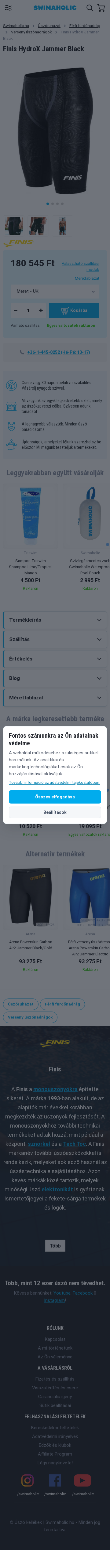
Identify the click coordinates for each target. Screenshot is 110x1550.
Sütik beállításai (55, 1405)
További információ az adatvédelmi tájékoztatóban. (54, 782)
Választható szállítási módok (80, 266)
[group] (30, 539)
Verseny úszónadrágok (31, 32)
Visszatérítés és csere (55, 1388)
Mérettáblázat (87, 278)
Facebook (83, 1293)
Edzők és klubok (55, 1445)
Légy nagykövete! (55, 1463)
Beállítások (55, 812)
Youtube (62, 1293)
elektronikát (57, 1189)
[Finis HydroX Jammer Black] (13, 226)
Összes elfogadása (55, 796)
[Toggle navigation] (8, 7)
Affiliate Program (55, 1454)
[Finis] (18, 243)
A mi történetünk (55, 1348)
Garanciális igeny (55, 1396)
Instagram (54, 1300)
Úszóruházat (49, 25)
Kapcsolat (55, 1339)
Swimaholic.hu (16, 25)
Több (55, 1246)
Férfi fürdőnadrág (84, 25)
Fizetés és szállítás (55, 1379)
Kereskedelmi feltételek (55, 1427)
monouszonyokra (55, 1089)
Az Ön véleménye (55, 1357)
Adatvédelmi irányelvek (55, 1436)
